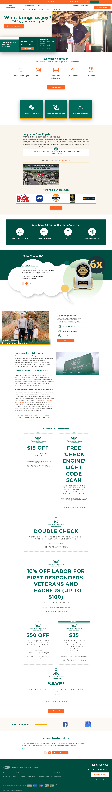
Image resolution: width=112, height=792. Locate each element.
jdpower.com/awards (30, 278)
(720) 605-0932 (29, 5)
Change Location (84, 5)
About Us (65, 340)
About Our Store (56, 207)
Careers (38, 5)
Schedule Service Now (15, 26)
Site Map (23, 776)
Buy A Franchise (43, 772)
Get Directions (27, 48)
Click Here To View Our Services (70, 372)
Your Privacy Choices (44, 776)
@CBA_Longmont (64, 160)
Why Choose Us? (20, 772)
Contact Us (43, 5)
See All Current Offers (56, 710)
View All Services (56, 87)
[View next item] (26, 283)
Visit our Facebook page (45, 49)
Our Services (6, 772)
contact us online (50, 151)
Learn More (95, 1)
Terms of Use (57, 772)
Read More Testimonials (60, 752)
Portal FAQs (57, 776)
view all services (44, 62)
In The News (6, 776)
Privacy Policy (32, 776)
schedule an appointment (42, 416)
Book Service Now (103, 7)
